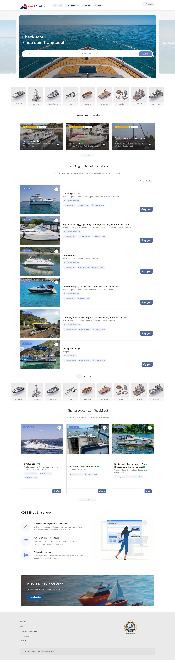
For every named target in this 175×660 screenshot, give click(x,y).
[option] (87, 46)
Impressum (24, 636)
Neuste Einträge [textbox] (146, 181)
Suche (145, 54)
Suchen (57, 6)
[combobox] (146, 181)
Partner (98, 6)
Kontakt (87, 6)
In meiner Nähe (72, 6)
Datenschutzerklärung (28, 631)
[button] (51, 54)
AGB (21, 627)
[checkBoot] (33, 6)
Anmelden (149, 4)
